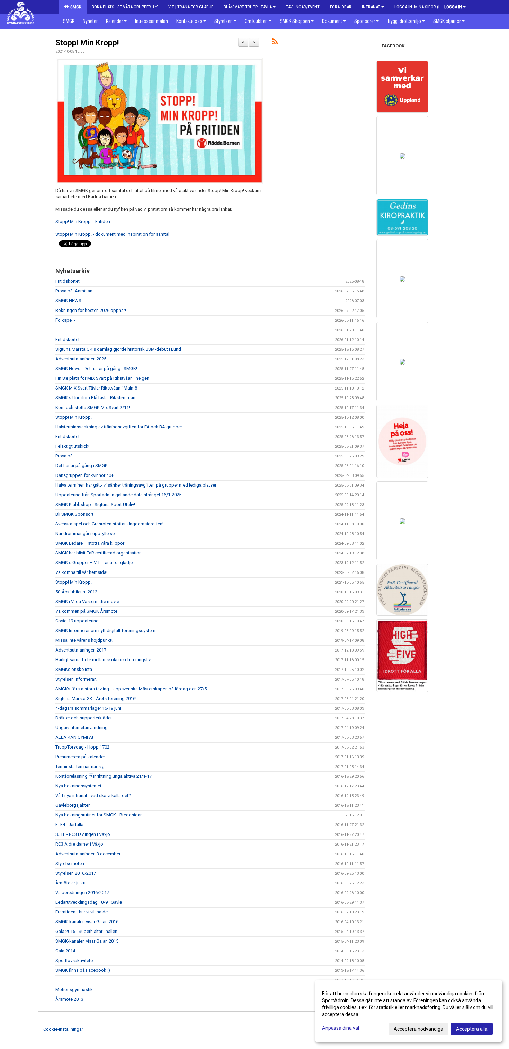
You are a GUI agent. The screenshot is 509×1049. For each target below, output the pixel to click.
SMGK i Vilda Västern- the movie (87, 601)
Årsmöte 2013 (69, 999)
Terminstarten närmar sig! (80, 766)
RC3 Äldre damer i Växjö (79, 844)
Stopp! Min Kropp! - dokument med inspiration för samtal (112, 234)
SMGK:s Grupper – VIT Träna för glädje (94, 562)
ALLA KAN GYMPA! (74, 737)
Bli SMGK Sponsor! (74, 514)
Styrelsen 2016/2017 (75, 873)
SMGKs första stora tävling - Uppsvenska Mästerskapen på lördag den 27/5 (131, 688)
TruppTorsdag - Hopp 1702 (82, 747)
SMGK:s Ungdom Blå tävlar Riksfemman (95, 397)
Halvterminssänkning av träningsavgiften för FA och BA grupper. (119, 426)
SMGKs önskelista (73, 669)
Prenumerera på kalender (80, 756)
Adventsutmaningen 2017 (80, 650)
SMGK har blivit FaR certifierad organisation (98, 553)
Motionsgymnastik (74, 989)
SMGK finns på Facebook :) (82, 970)
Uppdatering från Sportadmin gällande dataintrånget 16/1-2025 (118, 494)
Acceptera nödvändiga (418, 1029)
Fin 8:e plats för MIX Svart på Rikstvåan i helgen (102, 378)
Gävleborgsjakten (73, 805)
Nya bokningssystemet (78, 785)
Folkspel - (65, 320)
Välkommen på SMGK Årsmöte (86, 611)
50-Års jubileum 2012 (76, 591)
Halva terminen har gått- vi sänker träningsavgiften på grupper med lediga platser (135, 485)
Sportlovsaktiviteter (74, 960)
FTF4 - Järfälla (69, 824)
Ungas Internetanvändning (81, 727)
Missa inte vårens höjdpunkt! (84, 640)
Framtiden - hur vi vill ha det (82, 912)
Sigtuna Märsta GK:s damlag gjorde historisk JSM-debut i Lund (118, 349)
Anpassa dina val (340, 1028)
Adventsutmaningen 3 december (87, 853)
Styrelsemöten (69, 863)
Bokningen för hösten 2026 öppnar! (90, 310)
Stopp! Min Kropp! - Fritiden (82, 221)
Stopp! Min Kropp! (87, 42)
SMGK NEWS (68, 300)
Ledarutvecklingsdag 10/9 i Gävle (88, 902)
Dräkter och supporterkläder (83, 717)
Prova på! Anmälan (73, 291)
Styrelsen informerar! (76, 679)
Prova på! (64, 455)
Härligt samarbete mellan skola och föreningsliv (103, 659)
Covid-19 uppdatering (77, 620)
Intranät (371, 6)
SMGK (74, 6)
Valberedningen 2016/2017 (82, 892)
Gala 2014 (65, 950)
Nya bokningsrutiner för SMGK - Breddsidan (99, 815)
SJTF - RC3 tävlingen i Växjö (82, 834)
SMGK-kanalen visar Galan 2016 (86, 921)
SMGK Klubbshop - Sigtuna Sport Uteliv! (95, 504)
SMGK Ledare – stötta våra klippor (89, 543)
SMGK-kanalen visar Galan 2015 (86, 941)
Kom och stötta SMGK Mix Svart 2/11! (92, 407)
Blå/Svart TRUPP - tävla (248, 6)
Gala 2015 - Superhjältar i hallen (86, 931)
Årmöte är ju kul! (71, 882)
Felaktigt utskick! (72, 446)
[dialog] (408, 1011)
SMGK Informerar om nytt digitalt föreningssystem (105, 630)
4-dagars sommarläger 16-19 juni (88, 708)
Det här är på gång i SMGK (81, 465)
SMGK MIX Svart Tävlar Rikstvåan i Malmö (96, 388)
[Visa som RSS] (275, 42)
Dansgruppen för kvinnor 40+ (84, 475)
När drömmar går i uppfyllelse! (85, 533)
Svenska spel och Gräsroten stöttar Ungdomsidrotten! (109, 523)
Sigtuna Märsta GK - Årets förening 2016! (95, 698)
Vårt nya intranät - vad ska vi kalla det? (93, 795)
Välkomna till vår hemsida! (81, 572)
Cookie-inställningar (63, 1029)
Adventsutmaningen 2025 (80, 358)
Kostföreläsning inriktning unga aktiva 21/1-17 (103, 776)
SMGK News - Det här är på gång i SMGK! (96, 368)
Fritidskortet (67, 281)
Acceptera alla (472, 1029)
